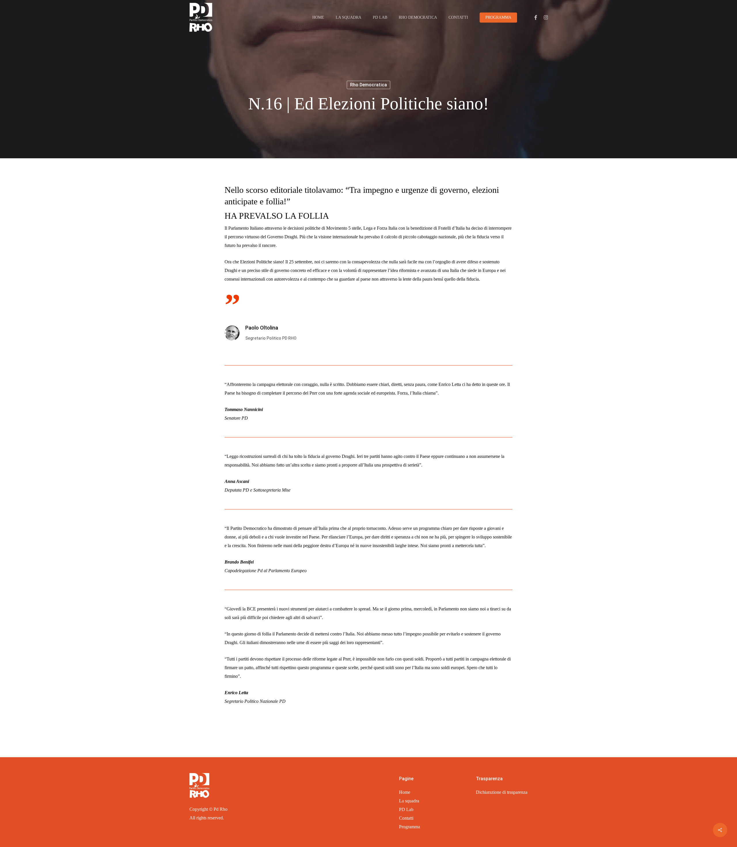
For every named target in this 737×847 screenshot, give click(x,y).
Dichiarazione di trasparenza (501, 792)
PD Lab (406, 809)
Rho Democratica (368, 84)
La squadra (409, 800)
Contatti (406, 818)
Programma (409, 826)
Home (404, 792)
